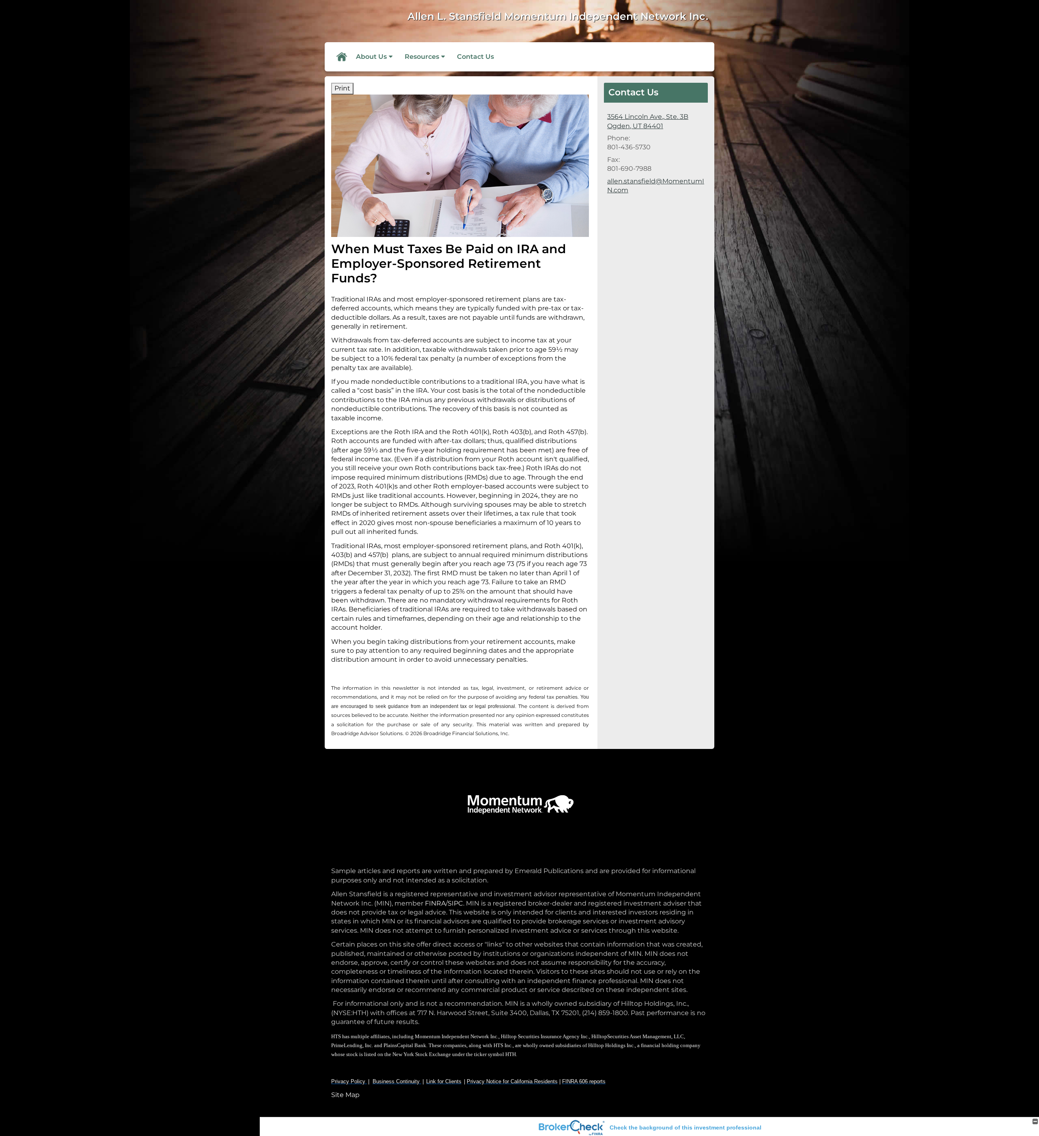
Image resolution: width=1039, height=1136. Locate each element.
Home (341, 56)
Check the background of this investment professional (685, 1127)
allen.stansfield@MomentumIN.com (655, 185)
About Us (371, 56)
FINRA (434, 903)
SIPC (455, 903)
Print (342, 88)
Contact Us (475, 56)
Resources (422, 56)
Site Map (345, 1095)
